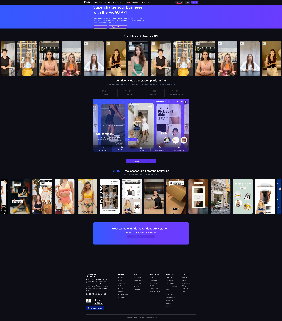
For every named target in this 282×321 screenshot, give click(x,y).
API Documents (100, 27)
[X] (99, 294)
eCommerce (137, 277)
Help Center (153, 280)
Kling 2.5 (168, 292)
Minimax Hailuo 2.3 (171, 286)
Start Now (131, 139)
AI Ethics (152, 286)
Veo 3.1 (168, 306)
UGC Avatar (121, 283)
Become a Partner (187, 283)
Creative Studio (117, 2)
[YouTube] (90, 294)
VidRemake (121, 286)
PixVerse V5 (169, 295)
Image (102, 2)
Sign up (195, 2)
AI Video (120, 277)
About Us (184, 277)
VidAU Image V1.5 (171, 297)
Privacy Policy (154, 288)
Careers (184, 280)
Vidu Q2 (168, 303)
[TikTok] (102, 294)
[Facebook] (93, 294)
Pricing (178, 2)
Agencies (136, 286)
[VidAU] (87, 2)
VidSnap (120, 288)
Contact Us (185, 288)
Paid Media (135, 2)
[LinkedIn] (87, 294)
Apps (183, 291)
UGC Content (138, 283)
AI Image (120, 280)
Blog (149, 2)
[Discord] (105, 294)
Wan (167, 289)
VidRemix (121, 291)
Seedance (169, 280)
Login (187, 2)
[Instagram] (96, 294)
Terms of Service (155, 291)
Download (143, 2)
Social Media (137, 280)
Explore (96, 2)
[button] (186, 125)
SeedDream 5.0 (170, 283)
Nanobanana (169, 277)
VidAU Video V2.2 (171, 300)
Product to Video (123, 294)
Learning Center (154, 283)
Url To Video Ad (122, 297)
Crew (127, 2)
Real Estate (137, 289)
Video (108, 2)
